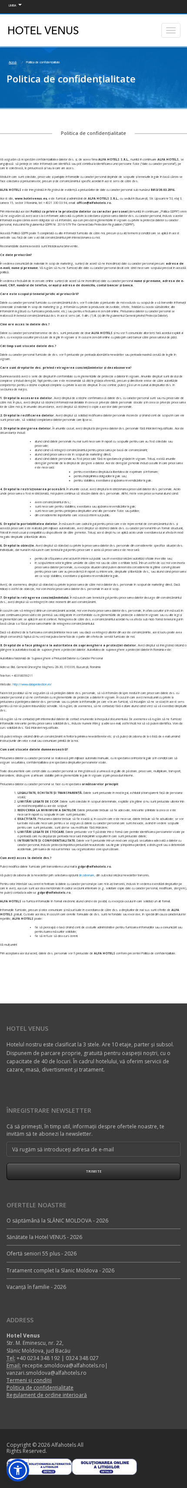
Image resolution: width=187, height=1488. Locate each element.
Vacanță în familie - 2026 (36, 1287)
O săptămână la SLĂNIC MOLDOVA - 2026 (57, 1220)
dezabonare (86, 875)
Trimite (94, 1171)
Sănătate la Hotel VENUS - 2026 (44, 1237)
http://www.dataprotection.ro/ (32, 684)
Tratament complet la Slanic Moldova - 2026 (60, 1270)
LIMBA (12, 5)
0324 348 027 (82, 1358)
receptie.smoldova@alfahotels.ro (63, 1365)
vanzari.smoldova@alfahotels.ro (47, 1373)
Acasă (13, 62)
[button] (18, 1470)
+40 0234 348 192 (38, 1358)
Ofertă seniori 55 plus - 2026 (42, 1253)
